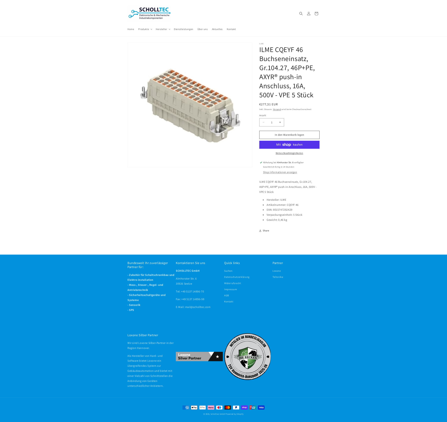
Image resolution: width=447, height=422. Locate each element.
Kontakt (228, 301)
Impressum (230, 289)
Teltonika (278, 277)
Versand (277, 109)
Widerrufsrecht (232, 283)
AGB (226, 295)
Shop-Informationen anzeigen (280, 172)
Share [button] (266, 230)
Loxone (277, 271)
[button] (145, 29)
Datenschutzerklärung (237, 277)
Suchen (228, 271)
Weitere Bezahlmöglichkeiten (289, 153)
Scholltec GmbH (218, 414)
